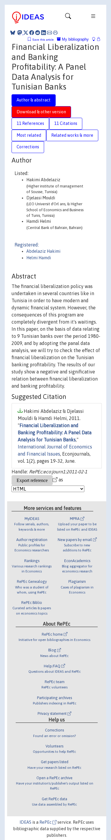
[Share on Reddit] (37, 32)
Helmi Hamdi (38, 257)
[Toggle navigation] (68, 17)
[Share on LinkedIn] (43, 32)
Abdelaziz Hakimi (43, 251)
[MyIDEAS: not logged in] (95, 39)
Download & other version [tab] (41, 111)
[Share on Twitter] (25, 32)
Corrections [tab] (28, 146)
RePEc (45, 822)
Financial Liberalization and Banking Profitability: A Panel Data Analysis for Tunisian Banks (54, 432)
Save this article (43, 39)
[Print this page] (55, 32)
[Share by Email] (49, 32)
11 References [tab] (30, 123)
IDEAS (25, 822)
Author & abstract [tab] (34, 100)
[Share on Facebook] (31, 32)
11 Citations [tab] (65, 123)
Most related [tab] (29, 135)
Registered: (27, 244)
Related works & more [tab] (72, 135)
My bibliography (75, 39)
